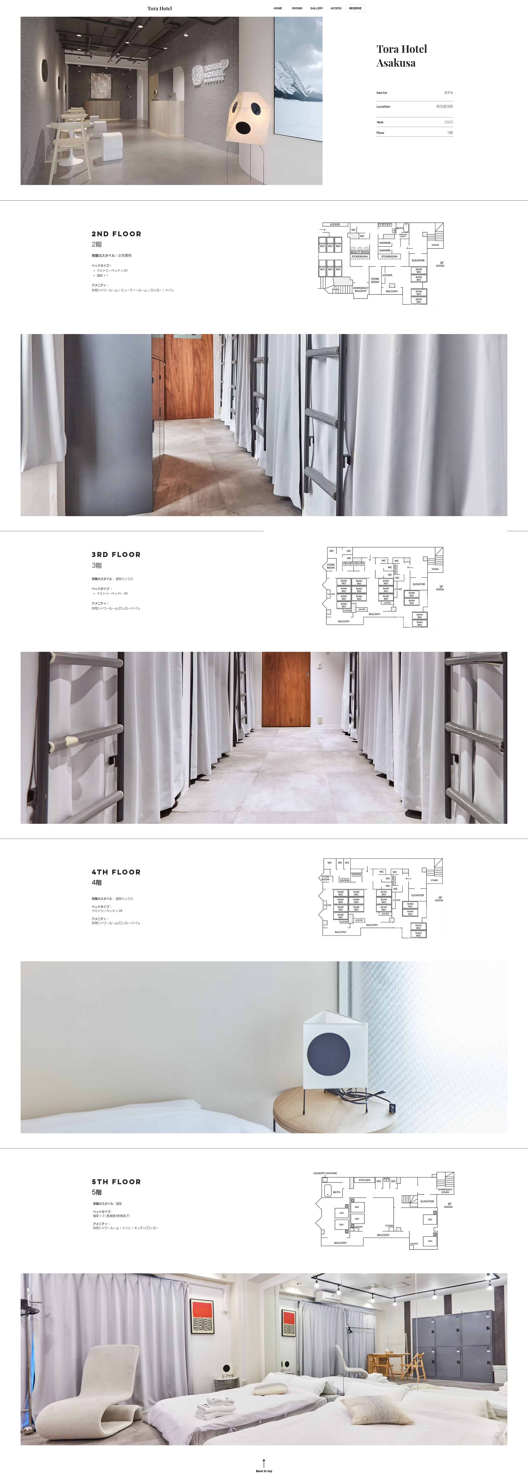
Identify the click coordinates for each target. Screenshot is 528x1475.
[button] (264, 738)
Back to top (264, 1471)
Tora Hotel (159, 8)
